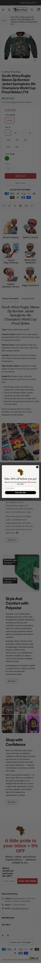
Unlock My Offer (20, 492)
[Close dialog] (37, 467)
